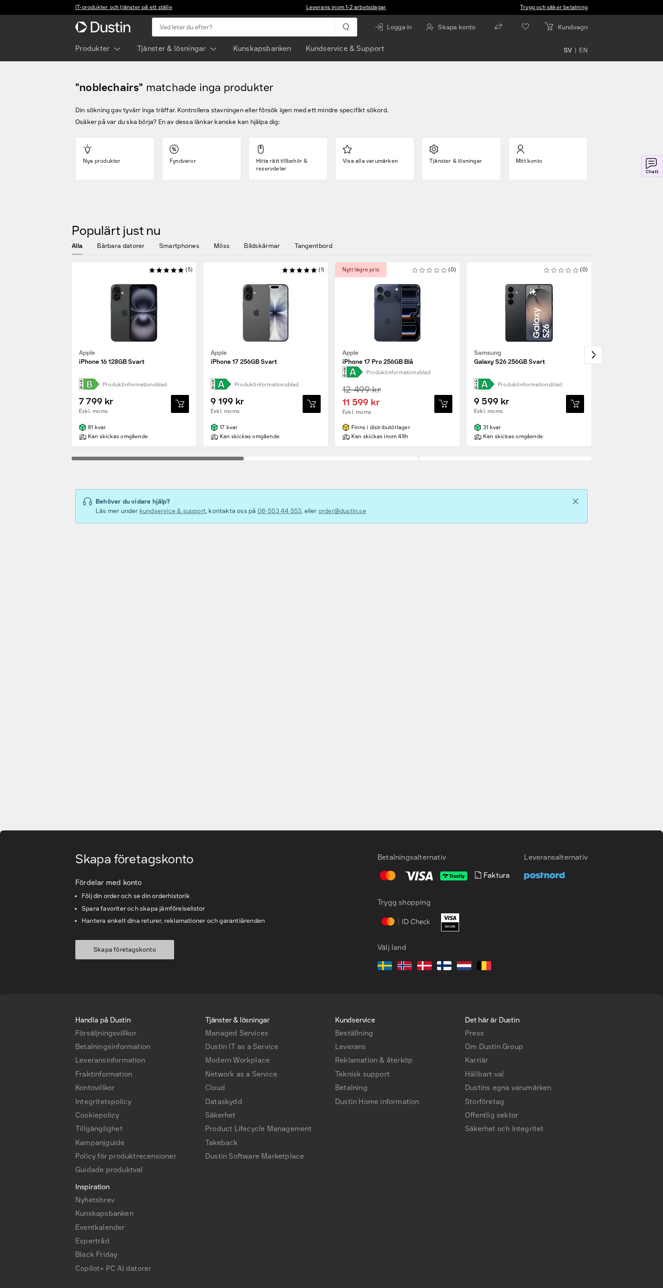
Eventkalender (100, 1227)
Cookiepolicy (97, 1115)
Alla (77, 246)
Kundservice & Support (345, 48)
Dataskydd (223, 1101)
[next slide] (593, 355)
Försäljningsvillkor (106, 1033)
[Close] (575, 501)
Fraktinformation (103, 1074)
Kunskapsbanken (262, 48)
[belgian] (484, 967)
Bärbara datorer (121, 246)
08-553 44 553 (280, 511)
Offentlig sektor (491, 1115)
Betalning (351, 1087)
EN (583, 50)
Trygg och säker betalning (554, 7)
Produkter (92, 48)
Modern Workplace (237, 1060)
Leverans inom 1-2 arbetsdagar (346, 7)
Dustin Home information (377, 1101)
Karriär (476, 1060)
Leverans (350, 1046)
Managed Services (236, 1033)
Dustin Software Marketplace (254, 1156)
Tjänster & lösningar (171, 48)
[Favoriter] (525, 27)
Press (474, 1033)
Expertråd (92, 1241)
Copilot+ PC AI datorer (113, 1268)
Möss (222, 246)
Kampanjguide (99, 1142)
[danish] (424, 967)
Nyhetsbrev (95, 1200)
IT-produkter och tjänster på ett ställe (123, 7)
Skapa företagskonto (124, 949)
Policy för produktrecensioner (125, 1156)
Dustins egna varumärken (508, 1087)
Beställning (354, 1033)
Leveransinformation (110, 1060)
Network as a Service (241, 1074)
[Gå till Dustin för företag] (104, 27)
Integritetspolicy (103, 1101)
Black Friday (96, 1254)
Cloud (215, 1087)
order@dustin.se (342, 511)
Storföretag (484, 1101)
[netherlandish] (464, 967)
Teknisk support (362, 1074)
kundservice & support (172, 511)
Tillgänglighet (99, 1128)
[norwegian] (404, 967)
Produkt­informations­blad (135, 384)
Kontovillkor (95, 1087)
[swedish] (385, 967)
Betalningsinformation (112, 1046)
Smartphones (179, 246)
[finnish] (444, 967)
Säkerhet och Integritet (504, 1128)
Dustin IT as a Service (241, 1046)
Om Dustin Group (494, 1046)
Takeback (221, 1142)
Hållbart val (484, 1074)
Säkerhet (220, 1115)
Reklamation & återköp (374, 1060)
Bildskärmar (262, 246)
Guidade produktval (109, 1169)
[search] (346, 27)
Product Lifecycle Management (258, 1128)
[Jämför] (498, 27)
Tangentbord (313, 246)
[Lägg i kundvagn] (180, 404)
